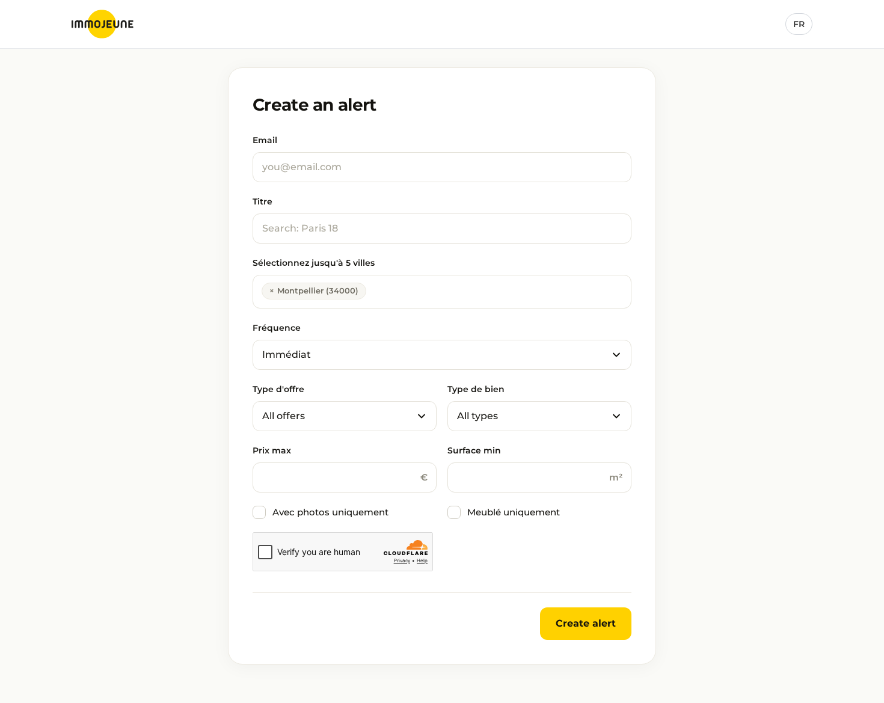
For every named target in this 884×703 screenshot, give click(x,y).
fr (799, 24)
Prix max (272, 450)
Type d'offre (278, 389)
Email (265, 140)
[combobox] (442, 292)
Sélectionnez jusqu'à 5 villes (314, 262)
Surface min (474, 450)
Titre (262, 201)
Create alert (586, 623)
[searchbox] (372, 290)
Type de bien (476, 389)
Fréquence (277, 327)
